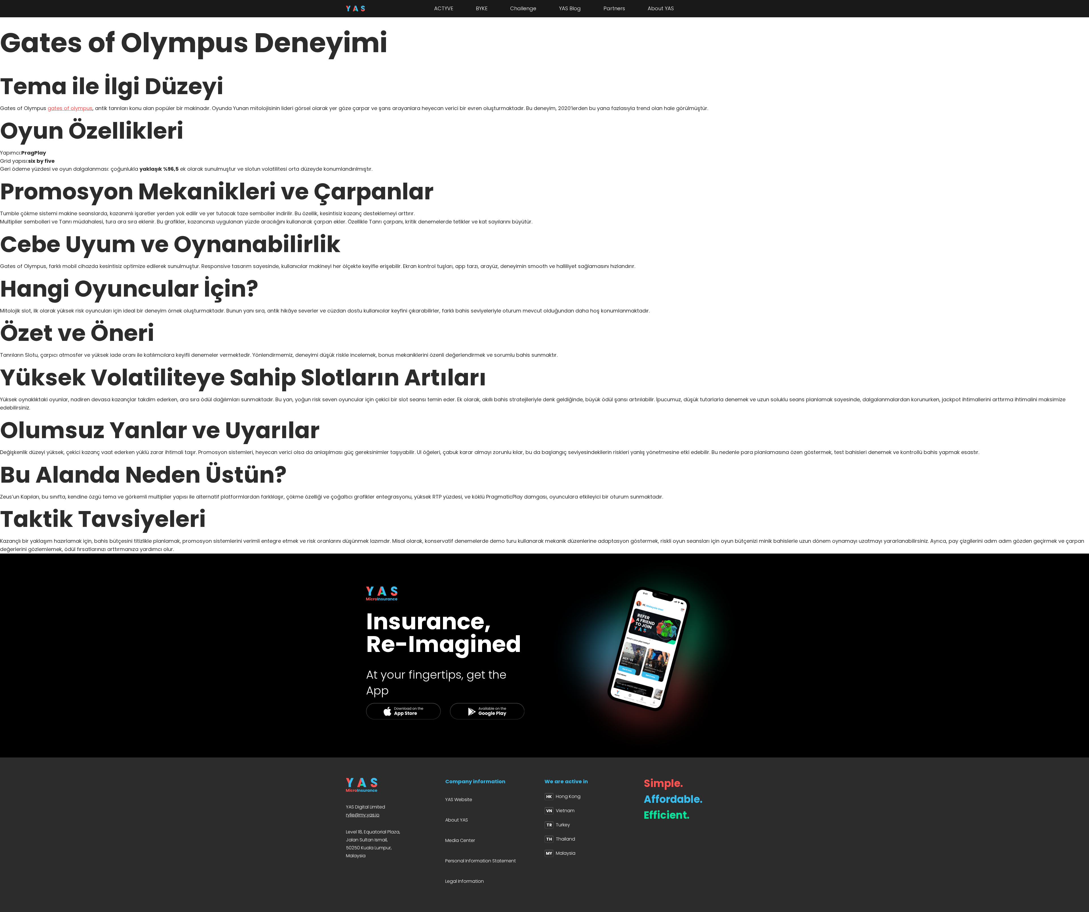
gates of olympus (70, 108)
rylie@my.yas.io (362, 815)
